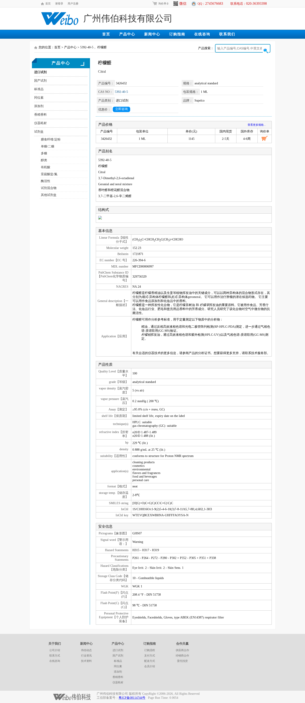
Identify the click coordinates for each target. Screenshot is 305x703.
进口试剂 (40, 72)
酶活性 (45, 181)
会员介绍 (149, 666)
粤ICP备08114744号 (132, 697)
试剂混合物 (48, 188)
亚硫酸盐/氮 (49, 174)
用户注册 (73, 3)
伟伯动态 (86, 650)
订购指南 (177, 34)
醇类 (44, 160)
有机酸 (45, 167)
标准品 (39, 89)
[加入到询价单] (264, 138)
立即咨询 (121, 109)
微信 (182, 3)
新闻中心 (152, 34)
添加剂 (39, 106)
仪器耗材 (40, 123)
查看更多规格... (257, 124)
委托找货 (182, 661)
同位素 (39, 97)
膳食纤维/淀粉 (51, 139)
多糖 (44, 153)
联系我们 (227, 34)
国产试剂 (40, 80)
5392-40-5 (121, 91)
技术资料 (86, 661)
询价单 (163, 3)
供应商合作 (182, 650)
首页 (48, 3)
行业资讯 (86, 655)
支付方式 (149, 655)
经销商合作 (182, 655)
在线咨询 (202, 34)
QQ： (210, 3)
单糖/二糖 (47, 146)
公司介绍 (54, 650)
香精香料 (40, 114)
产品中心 (127, 34)
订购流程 (149, 650)
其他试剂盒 (48, 195)
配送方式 (149, 661)
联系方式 (54, 655)
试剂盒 (39, 131)
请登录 (59, 3)
